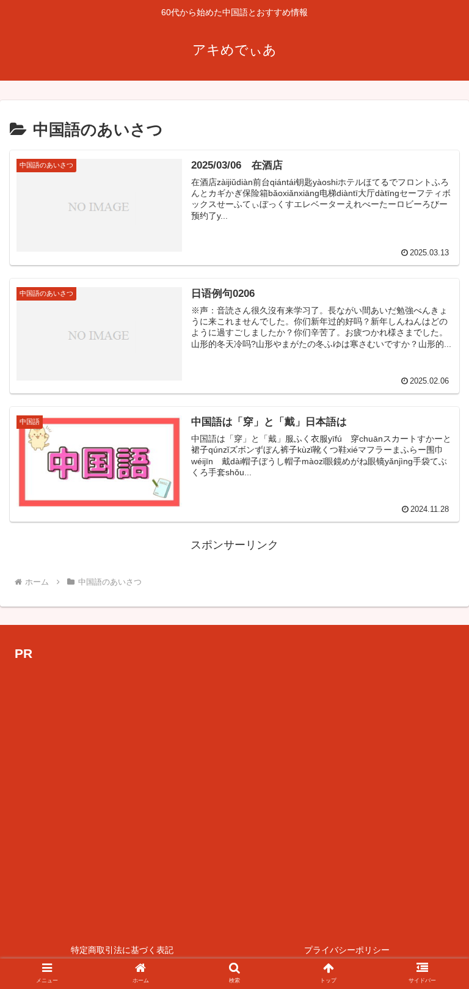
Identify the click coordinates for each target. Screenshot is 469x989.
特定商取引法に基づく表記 (122, 950)
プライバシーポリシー (347, 950)
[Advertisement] (234, 790)
